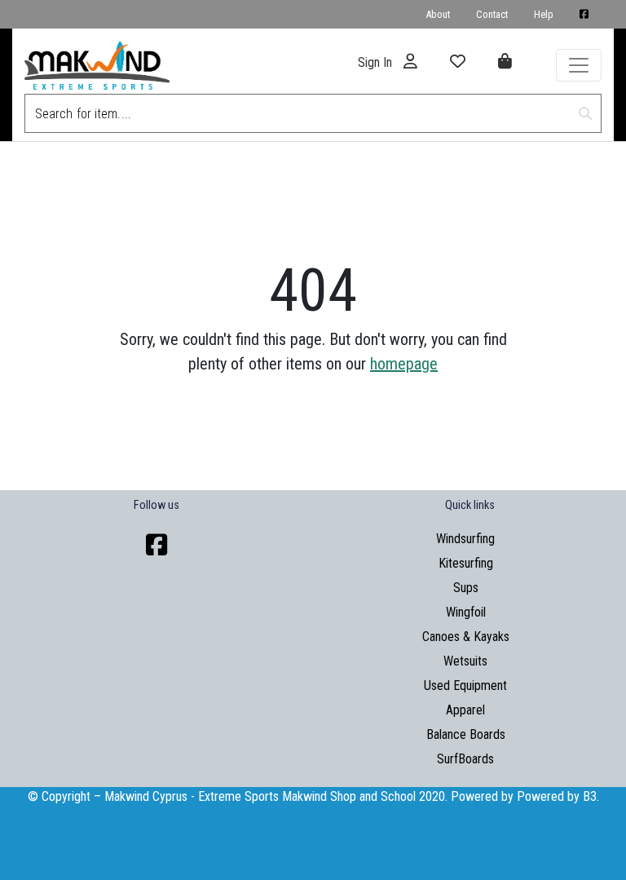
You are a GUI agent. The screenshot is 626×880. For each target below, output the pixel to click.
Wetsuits (465, 661)
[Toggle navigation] (579, 65)
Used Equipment (465, 685)
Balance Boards (465, 734)
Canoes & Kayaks (465, 636)
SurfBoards (465, 759)
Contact (492, 14)
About (437, 14)
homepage (404, 364)
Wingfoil (466, 612)
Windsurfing (465, 538)
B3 (590, 796)
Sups (465, 587)
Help (543, 14)
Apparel (465, 710)
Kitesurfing (466, 563)
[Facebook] (156, 545)
